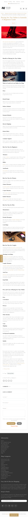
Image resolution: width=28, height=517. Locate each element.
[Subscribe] (25, 501)
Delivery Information (5, 446)
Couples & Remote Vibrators (7, 472)
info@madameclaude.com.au (15, 3)
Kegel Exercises (4, 464)
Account (22, 1)
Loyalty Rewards (4, 445)
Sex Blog (10, 1)
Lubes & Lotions (4, 477)
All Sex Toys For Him (5, 460)
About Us (5, 1)
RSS (14, 23)
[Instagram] (15, 505)
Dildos (2, 463)
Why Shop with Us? (5, 443)
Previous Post (7, 368)
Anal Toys (3, 466)
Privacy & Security (4, 447)
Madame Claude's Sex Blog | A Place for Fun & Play (15, 13)
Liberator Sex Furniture (5, 475)
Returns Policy (4, 449)
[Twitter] (2, 505)
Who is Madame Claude (6, 442)
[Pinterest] (9, 505)
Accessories (3, 478)
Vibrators (3, 462)
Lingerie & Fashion (5, 467)
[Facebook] (6, 505)
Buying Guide (10, 373)
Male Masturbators (4, 468)
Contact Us (18, 1)
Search (2, 440)
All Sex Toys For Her (5, 459)
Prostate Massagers (5, 471)
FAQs (14, 1)
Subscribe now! (14, 515)
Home (2, 13)
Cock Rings (3, 470)
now (15, 41)
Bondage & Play (4, 474)
